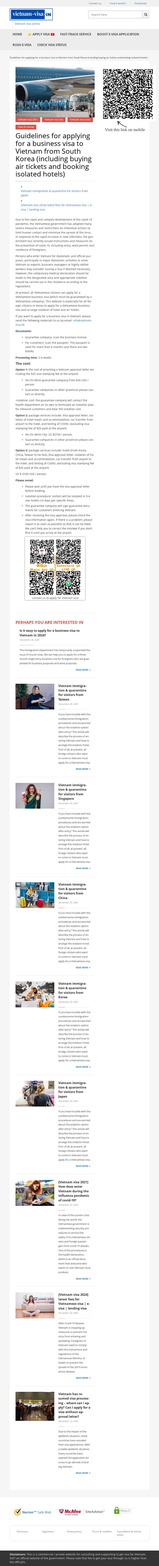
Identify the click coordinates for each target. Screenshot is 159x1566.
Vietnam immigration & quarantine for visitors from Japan (54, 193)
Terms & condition (102, 1531)
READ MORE (82, 669)
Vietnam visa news (80, 119)
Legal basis (48, 1531)
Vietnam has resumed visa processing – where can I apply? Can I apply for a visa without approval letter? (74, 1405)
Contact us (95, 3)
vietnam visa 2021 (28, 119)
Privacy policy (74, 1531)
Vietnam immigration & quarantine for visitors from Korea (72, 990)
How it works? (118, 3)
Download (140, 3)
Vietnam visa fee (54, 119)
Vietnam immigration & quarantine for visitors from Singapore (72, 792)
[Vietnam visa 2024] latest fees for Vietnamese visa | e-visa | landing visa (56, 207)
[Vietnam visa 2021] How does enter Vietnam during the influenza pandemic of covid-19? (73, 1191)
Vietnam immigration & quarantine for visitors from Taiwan (72, 693)
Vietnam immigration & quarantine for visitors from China (72, 891)
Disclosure (22, 1531)
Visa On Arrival (26, 126)
